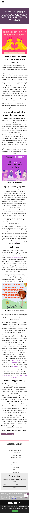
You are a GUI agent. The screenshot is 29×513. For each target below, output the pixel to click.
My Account (16, 465)
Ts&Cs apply (13, 498)
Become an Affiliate (16, 457)
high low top (14, 366)
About (15, 448)
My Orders (16, 467)
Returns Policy (16, 452)
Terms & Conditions (16, 455)
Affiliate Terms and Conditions (15, 460)
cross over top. (16, 360)
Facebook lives (6, 375)
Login (15, 462)
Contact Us (16, 472)
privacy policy (24, 508)
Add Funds (16, 469)
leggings (14, 362)
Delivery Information (16, 450)
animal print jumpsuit (16, 257)
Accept (14, 511)
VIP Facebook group (19, 146)
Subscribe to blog (7, 434)
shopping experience (18, 242)
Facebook (18, 148)
